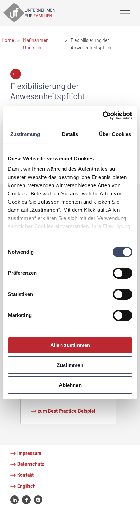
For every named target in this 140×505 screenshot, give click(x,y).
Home (8, 40)
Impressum (29, 453)
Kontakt (25, 475)
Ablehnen (70, 385)
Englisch (26, 486)
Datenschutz (30, 464)
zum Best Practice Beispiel (66, 411)
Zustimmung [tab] (25, 134)
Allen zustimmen (70, 345)
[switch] (122, 273)
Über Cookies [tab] (115, 134)
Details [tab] (70, 134)
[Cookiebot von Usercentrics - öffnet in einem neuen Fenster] (102, 115)
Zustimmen (70, 365)
